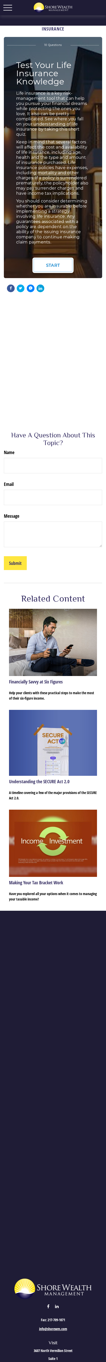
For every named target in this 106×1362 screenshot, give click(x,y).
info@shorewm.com (53, 1328)
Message (11, 516)
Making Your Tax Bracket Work (36, 882)
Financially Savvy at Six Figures (36, 682)
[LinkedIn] (57, 1306)
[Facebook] (48, 1306)
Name (9, 452)
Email (9, 484)
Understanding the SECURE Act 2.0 (39, 781)
